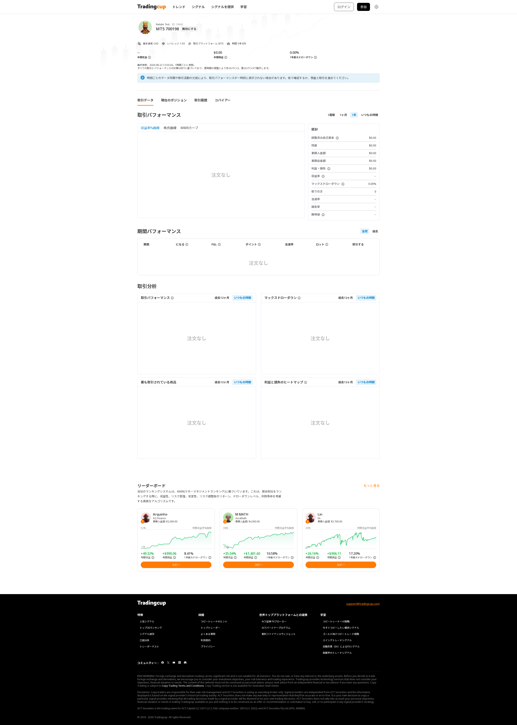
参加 (363, 7)
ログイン (343, 7)
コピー (176, 565)
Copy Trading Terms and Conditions (183, 685)
